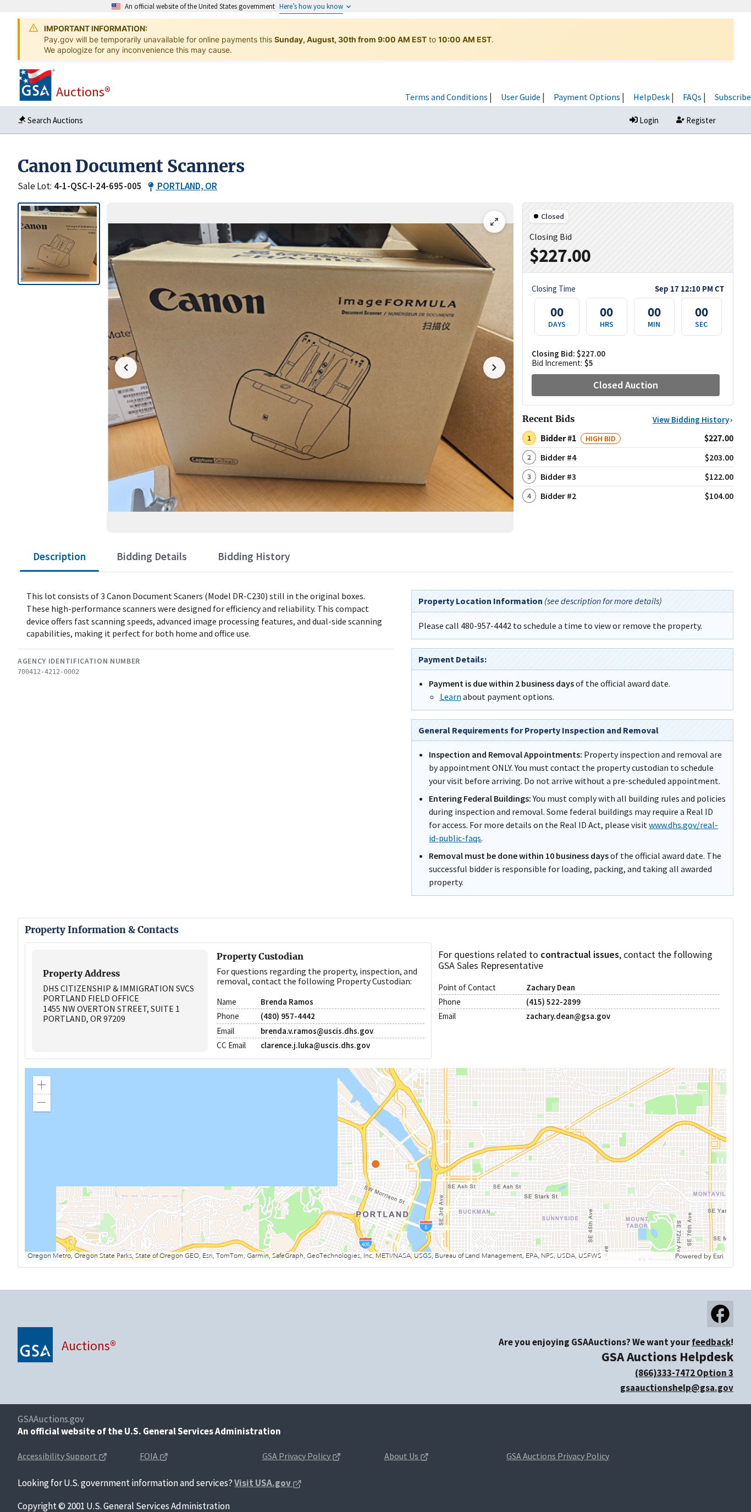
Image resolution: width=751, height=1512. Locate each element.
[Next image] (494, 368)
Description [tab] (59, 556)
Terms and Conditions (446, 97)
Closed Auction (625, 385)
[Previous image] (126, 368)
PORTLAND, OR (187, 186)
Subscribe (733, 97)
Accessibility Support (57, 1455)
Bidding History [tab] (254, 556)
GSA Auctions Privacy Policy (557, 1455)
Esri (718, 1256)
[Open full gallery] (494, 222)
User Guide (520, 97)
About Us (401, 1455)
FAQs (692, 97)
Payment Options (587, 97)
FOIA (149, 1455)
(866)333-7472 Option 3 (684, 1373)
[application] (375, 1164)
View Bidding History (691, 419)
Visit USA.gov (262, 1483)
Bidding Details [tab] (152, 556)
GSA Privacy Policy (296, 1455)
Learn (450, 696)
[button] (42, 1085)
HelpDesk (651, 97)
